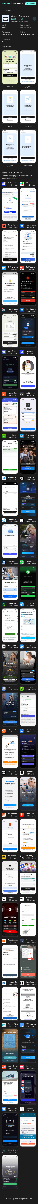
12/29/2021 (28, 166)
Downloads (6, 39)
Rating (22, 32)
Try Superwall (30, 3)
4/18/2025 (10, 166)
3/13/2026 (28, 87)
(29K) (33, 34)
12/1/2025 (10, 126)
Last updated (25, 25)
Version (4, 25)
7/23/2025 (28, 126)
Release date (6, 32)
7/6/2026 (10, 87)
